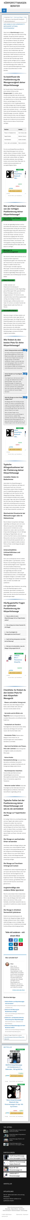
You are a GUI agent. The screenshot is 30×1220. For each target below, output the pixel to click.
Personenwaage (24, 1210)
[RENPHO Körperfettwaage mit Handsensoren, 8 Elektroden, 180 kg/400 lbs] (13, 1063)
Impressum (25, 1214)
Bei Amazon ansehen (15, 190)
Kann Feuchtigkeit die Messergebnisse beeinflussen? (12, 633)
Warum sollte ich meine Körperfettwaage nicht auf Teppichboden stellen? (15, 618)
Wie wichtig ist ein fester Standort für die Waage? (15, 626)
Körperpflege (7, 1208)
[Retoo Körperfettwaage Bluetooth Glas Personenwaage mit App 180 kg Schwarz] (13, 1098)
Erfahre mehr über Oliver (18, 990)
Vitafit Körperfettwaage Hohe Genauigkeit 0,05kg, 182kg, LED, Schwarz (18, 1158)
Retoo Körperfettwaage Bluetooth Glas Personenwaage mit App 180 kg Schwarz (18, 175)
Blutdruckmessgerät (7, 1210)
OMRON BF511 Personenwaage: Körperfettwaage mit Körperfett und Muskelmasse (18, 659)
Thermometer (21, 1208)
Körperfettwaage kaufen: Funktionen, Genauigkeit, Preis (16, 1143)
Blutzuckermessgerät (16, 1210)
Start (11, 17)
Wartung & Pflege (18, 17)
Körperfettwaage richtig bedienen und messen (17, 1135)
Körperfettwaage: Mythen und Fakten (16, 1139)
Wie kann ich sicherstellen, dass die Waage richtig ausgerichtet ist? (14, 647)
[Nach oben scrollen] (27, 1217)
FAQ (25, 17)
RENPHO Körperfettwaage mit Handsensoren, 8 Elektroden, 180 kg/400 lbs (13, 1067)
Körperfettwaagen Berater (15, 4)
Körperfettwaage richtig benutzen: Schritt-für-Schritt (17, 1130)
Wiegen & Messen (14, 1208)
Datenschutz (19, 1214)
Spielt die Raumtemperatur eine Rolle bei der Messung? (15, 640)
